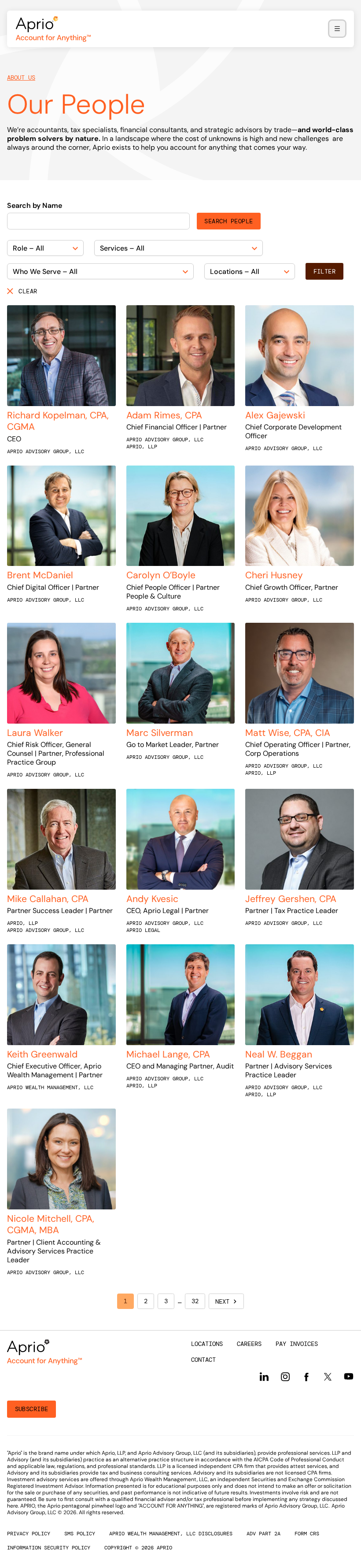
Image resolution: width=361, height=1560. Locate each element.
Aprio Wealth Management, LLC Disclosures (170, 1533)
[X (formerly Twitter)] (327, 1376)
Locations (207, 1344)
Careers (249, 1344)
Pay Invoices (297, 1344)
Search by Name (34, 205)
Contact (203, 1360)
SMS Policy (79, 1533)
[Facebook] (306, 1377)
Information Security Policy (48, 1547)
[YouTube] (348, 1376)
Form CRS (307, 1533)
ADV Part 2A (263, 1533)
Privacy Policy (28, 1533)
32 (195, 1301)
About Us (21, 77)
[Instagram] (285, 1376)
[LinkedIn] (264, 1376)
